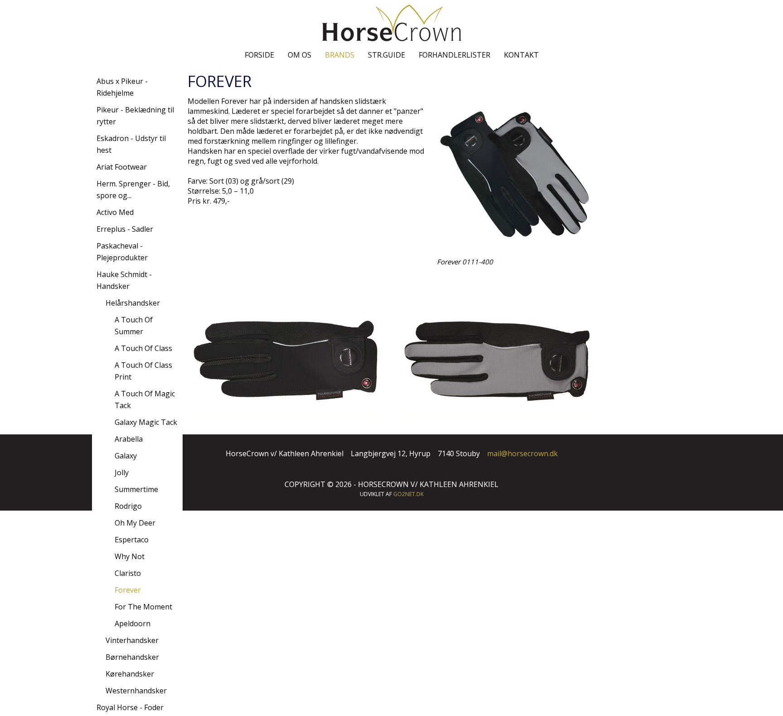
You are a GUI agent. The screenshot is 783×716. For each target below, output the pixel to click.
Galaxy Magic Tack (146, 422)
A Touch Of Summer (134, 325)
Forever (128, 590)
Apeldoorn (132, 623)
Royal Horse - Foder (130, 707)
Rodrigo (128, 506)
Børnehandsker (132, 657)
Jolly (122, 472)
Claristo (128, 573)
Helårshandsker (133, 303)
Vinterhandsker (132, 640)
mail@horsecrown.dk (522, 453)
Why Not (130, 556)
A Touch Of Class (143, 348)
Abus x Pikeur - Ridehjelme (122, 87)
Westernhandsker (136, 691)
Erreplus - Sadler (125, 229)
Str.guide (386, 55)
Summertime (136, 489)
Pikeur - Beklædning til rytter (135, 116)
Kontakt (521, 55)
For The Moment (143, 607)
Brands (339, 55)
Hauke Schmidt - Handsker (124, 280)
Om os (299, 55)
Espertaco (132, 540)
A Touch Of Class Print (143, 371)
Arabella (129, 439)
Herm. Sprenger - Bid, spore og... (133, 189)
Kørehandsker (130, 674)
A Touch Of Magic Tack (145, 399)
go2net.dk (408, 494)
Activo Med (115, 212)
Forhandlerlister (454, 55)
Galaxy (126, 456)
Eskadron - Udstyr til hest (131, 144)
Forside (259, 55)
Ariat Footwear (122, 167)
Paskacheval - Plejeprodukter (122, 252)
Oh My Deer (135, 523)
